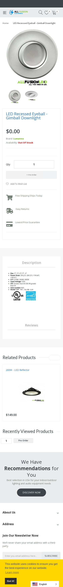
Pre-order (32, 175)
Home (6, 23)
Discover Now (31, 492)
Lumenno (18, 138)
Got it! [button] (10, 581)
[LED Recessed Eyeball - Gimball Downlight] (14, 96)
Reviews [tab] (31, 325)
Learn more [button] (12, 572)
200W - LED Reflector (17, 370)
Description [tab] (31, 262)
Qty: (8, 164)
